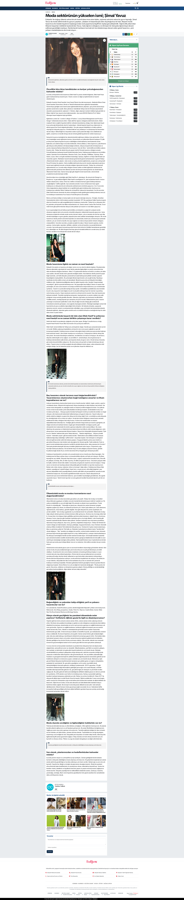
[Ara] (136, 8)
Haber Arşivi (121, 876)
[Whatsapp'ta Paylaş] (129, 34)
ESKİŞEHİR (120, 893)
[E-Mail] (56, 789)
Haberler (47, 12)
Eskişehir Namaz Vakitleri (100, 872)
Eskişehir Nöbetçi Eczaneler (53, 872)
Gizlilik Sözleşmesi (67, 894)
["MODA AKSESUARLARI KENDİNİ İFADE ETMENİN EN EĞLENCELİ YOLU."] (56, 820)
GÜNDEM (48, 8)
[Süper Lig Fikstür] (136, 86)
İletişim (78, 894)
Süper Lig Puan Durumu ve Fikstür (54, 876)
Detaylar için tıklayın (123, 81)
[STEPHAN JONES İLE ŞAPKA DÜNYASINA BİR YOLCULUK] (56, 803)
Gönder (50, 851)
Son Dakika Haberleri (99, 876)
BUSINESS (55, 8)
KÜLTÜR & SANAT (64, 8)
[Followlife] (50, 3)
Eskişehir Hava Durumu (76, 872)
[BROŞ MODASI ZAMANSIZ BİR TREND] (96, 820)
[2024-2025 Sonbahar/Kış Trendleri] (76, 820)
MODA (72, 8)
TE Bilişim (135, 893)
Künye (85, 894)
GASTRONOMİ (104, 893)
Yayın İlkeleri (107, 894)
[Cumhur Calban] (50, 787)
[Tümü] (136, 39)
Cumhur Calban (60, 786)
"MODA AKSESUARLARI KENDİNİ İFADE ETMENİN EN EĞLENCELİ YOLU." (55, 829)
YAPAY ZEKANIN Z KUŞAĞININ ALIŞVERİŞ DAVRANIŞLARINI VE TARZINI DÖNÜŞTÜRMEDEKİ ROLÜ (96, 811)
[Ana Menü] (138, 8)
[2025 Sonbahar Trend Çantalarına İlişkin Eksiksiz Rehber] (76, 803)
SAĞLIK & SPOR (85, 8)
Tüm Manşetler (74, 876)
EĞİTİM (77, 8)
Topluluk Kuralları (95, 894)
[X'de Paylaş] (126, 34)
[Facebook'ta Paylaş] (123, 34)
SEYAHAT (96, 893)
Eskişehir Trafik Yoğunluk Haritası (125, 872)
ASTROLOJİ (113, 893)
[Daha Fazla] (131, 34)
